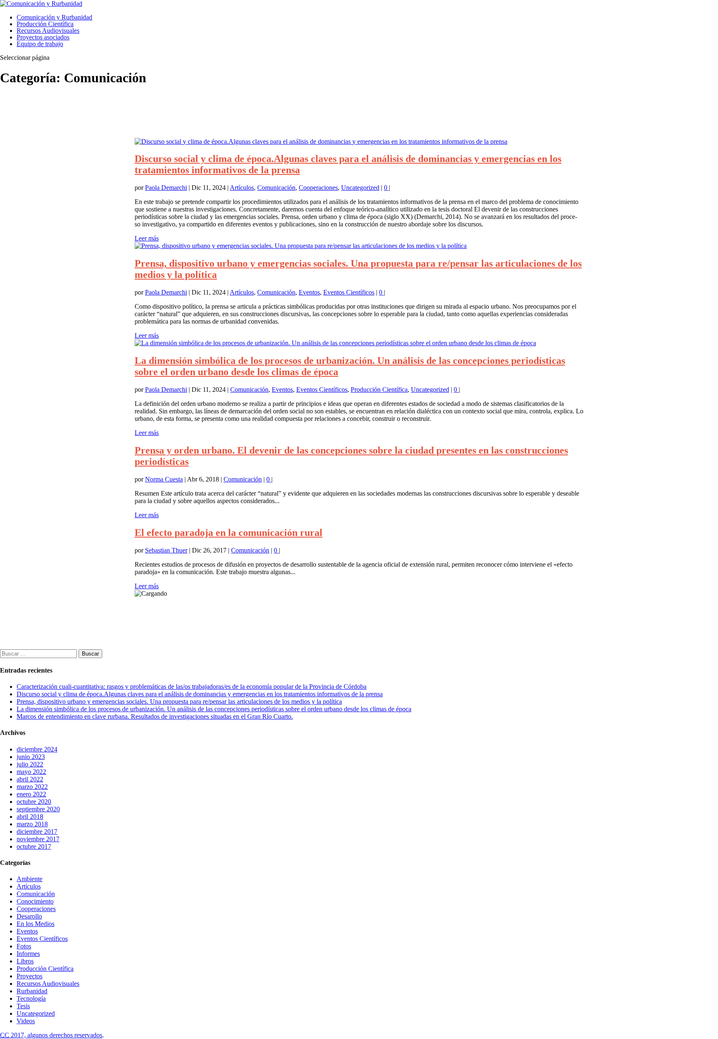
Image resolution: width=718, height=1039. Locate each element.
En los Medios (35, 923)
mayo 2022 (31, 771)
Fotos (24, 946)
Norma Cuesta (164, 479)
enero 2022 (31, 794)
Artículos (242, 187)
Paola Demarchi (166, 187)
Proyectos (29, 976)
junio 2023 (31, 756)
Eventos (309, 292)
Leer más (147, 238)
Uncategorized (360, 187)
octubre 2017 (34, 846)
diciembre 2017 (37, 831)
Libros (25, 961)
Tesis (23, 1006)
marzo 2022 (32, 786)
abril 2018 (30, 816)
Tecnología (31, 998)
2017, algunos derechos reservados (51, 1035)
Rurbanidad (32, 991)
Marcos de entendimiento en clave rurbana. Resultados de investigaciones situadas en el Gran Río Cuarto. (155, 716)
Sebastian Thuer (166, 550)
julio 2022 (30, 764)
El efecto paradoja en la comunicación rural (228, 532)
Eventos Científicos (348, 292)
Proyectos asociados (43, 37)
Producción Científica (45, 23)
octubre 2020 (34, 801)
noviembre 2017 (38, 838)
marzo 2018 (32, 824)
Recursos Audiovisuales (48, 30)
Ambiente (29, 878)
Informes (28, 953)
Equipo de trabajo (40, 43)
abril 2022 (30, 779)
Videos (26, 1020)
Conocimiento (35, 901)
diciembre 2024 (37, 749)
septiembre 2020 (38, 809)
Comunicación (276, 187)
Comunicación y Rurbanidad (54, 17)
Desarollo (29, 916)
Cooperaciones (318, 187)
